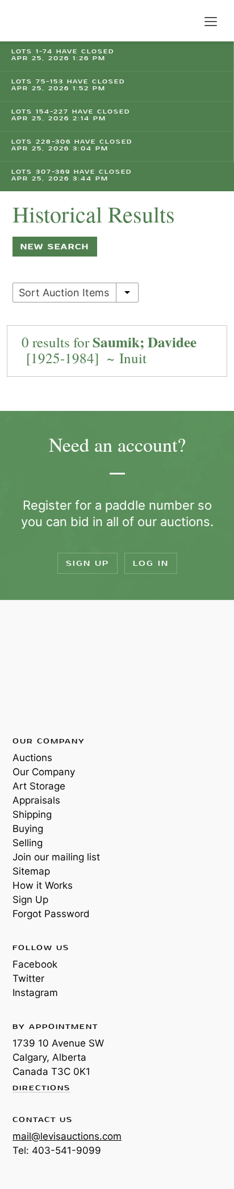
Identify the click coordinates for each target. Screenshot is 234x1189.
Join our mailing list (56, 857)
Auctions (32, 757)
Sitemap (31, 871)
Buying (27, 828)
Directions (41, 1089)
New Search (54, 246)
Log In (151, 563)
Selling (27, 842)
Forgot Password (51, 913)
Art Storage (38, 786)
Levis (49, 667)
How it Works (42, 885)
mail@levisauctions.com (67, 1136)
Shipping (32, 814)
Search (187, 21)
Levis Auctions (39, 20)
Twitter (28, 978)
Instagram (35, 992)
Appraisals (36, 800)
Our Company (43, 772)
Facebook (34, 964)
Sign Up (87, 563)
